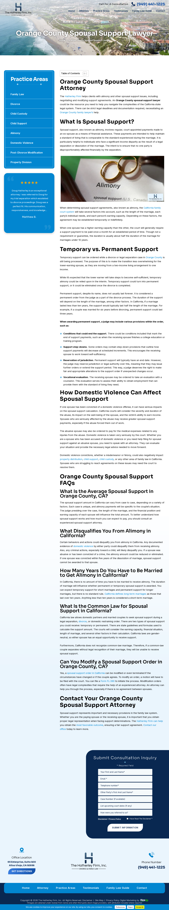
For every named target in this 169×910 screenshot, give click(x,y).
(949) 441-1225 (151, 4)
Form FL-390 (108, 681)
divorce (83, 621)
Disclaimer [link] (87, 900)
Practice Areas (101, 11)
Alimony (15, 133)
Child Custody (18, 113)
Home (71, 11)
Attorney (84, 11)
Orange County (154, 257)
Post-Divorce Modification (26, 152)
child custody (106, 459)
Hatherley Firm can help (150, 721)
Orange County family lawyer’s (76, 112)
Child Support (18, 123)
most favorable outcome (89, 725)
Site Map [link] (99, 900)
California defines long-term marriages (125, 593)
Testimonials (121, 11)
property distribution (71, 459)
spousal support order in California (86, 673)
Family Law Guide (142, 11)
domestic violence (83, 546)
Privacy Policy (115, 819)
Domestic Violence (21, 142)
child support (91, 459)
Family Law (17, 94)
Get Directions (22, 871)
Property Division (21, 162)
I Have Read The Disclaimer (140, 819)
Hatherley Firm (73, 96)
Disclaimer (102, 819)
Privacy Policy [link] (112, 900)
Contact (160, 11)
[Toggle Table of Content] (83, 73)
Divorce (15, 104)
